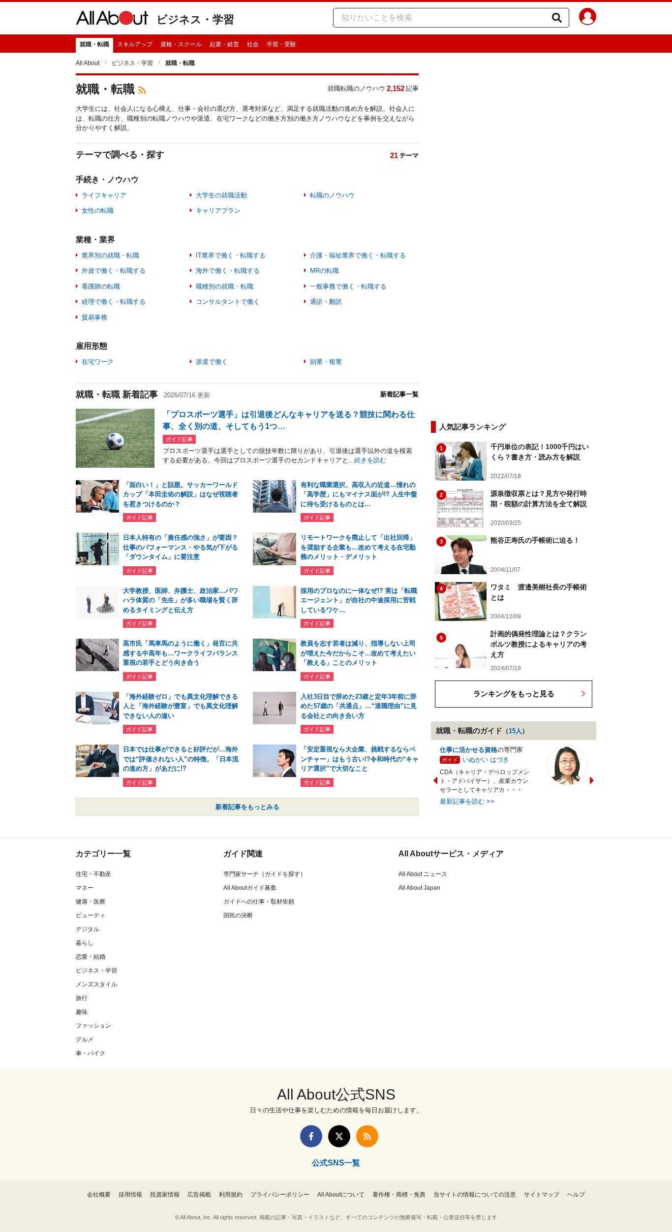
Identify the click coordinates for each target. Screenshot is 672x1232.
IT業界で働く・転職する (231, 255)
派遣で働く (212, 361)
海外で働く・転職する (228, 270)
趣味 (82, 1011)
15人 (515, 731)
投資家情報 (165, 1194)
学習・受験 (281, 44)
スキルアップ (135, 44)
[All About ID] (587, 18)
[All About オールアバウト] (112, 20)
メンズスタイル (96, 984)
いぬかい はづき (485, 759)
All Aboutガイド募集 (249, 887)
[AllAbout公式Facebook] (311, 1136)
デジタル (87, 929)
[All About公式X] (339, 1136)
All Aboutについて (341, 1194)
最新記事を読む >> (467, 801)
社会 (253, 44)
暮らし (84, 943)
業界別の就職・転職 (110, 255)
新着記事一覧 (399, 394)
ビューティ (90, 915)
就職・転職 (94, 44)
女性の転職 (98, 210)
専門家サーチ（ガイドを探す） (264, 874)
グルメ (84, 1039)
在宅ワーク (98, 361)
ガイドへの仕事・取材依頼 (258, 901)
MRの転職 (324, 270)
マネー (84, 887)
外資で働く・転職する (114, 270)
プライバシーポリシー (279, 1194)
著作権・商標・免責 (399, 1194)
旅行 (82, 998)
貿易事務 (94, 317)
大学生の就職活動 (221, 195)
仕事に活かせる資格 (468, 749)
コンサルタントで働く (228, 301)
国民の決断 (238, 915)
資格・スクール (181, 44)
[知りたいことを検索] (557, 18)
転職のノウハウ (332, 195)
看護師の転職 (101, 286)
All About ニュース (422, 874)
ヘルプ (576, 1194)
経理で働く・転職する (114, 301)
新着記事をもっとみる (247, 807)
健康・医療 (90, 901)
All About (87, 63)
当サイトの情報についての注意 (474, 1194)
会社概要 (99, 1194)
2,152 (395, 88)
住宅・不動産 (93, 874)
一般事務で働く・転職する (348, 286)
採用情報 (130, 1194)
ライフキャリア (104, 195)
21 (394, 155)
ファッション (93, 1025)
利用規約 (231, 1194)
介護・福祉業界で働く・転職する (358, 255)
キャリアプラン (218, 210)
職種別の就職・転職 (224, 286)
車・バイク (90, 1053)
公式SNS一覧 (336, 1163)
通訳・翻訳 (326, 301)
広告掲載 (199, 1194)
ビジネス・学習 (195, 19)
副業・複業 (326, 361)
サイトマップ (541, 1194)
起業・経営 (224, 44)
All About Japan (419, 887)
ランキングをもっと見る (513, 693)
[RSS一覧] (367, 1136)
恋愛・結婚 (90, 956)
